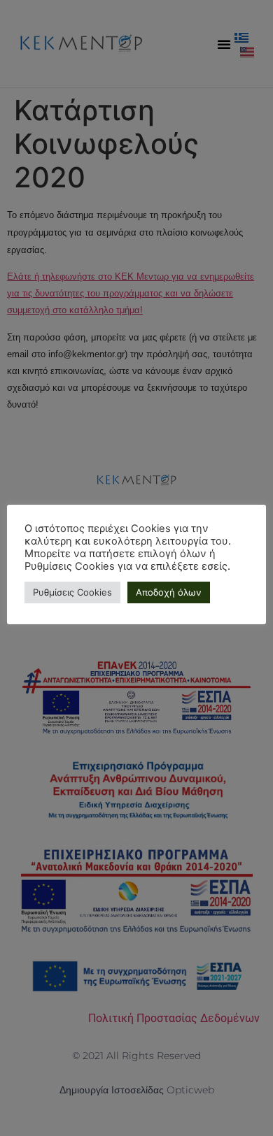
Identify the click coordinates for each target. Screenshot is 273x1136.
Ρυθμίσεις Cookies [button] (72, 592)
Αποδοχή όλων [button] (169, 592)
